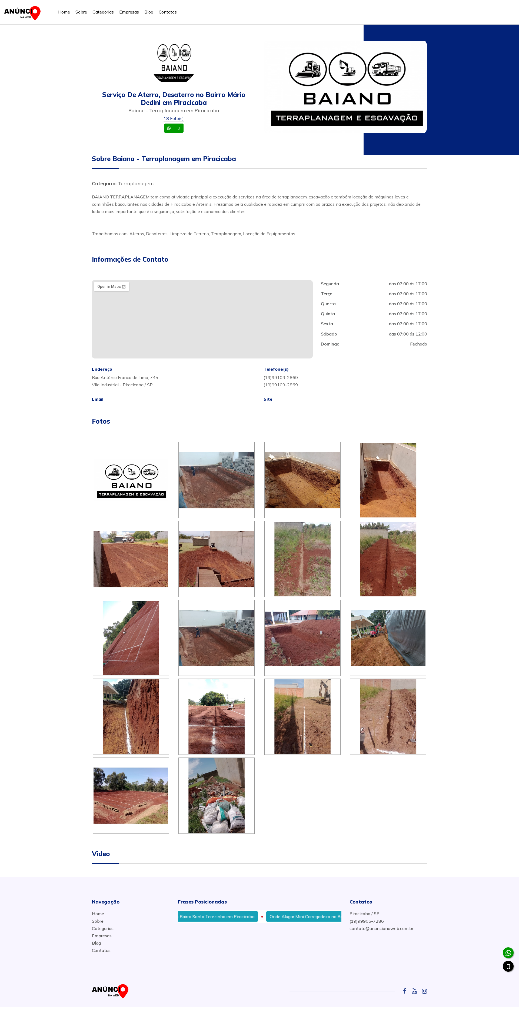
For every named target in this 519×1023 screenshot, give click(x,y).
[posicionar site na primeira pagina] (24, 12)
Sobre (81, 12)
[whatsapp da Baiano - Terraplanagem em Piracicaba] (508, 952)
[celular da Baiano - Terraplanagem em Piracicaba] (508, 966)
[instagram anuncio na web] (424, 991)
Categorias (103, 12)
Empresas (129, 12)
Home (64, 12)
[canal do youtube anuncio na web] (416, 991)
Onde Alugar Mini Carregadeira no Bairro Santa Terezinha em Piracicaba (310, 916)
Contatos (168, 12)
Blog (148, 12)
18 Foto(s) (174, 118)
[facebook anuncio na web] (407, 991)
